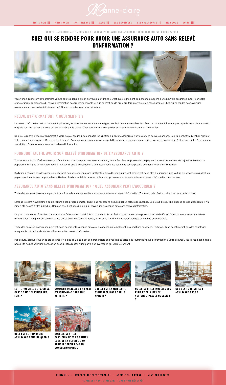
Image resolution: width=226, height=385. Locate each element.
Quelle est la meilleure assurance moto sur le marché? (110, 292)
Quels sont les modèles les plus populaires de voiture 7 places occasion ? (153, 294)
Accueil (50, 32)
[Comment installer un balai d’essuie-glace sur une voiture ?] (73, 273)
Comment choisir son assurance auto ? (189, 290)
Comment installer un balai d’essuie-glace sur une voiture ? (73, 292)
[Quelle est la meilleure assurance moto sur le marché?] (113, 273)
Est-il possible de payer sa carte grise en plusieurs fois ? (32, 292)
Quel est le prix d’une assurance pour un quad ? (31, 335)
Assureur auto (66, 32)
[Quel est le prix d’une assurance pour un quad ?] (32, 318)
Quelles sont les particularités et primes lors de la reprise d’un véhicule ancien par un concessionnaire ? (71, 340)
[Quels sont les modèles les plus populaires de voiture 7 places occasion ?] (153, 273)
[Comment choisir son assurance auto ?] (193, 273)
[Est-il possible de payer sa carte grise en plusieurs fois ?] (32, 273)
